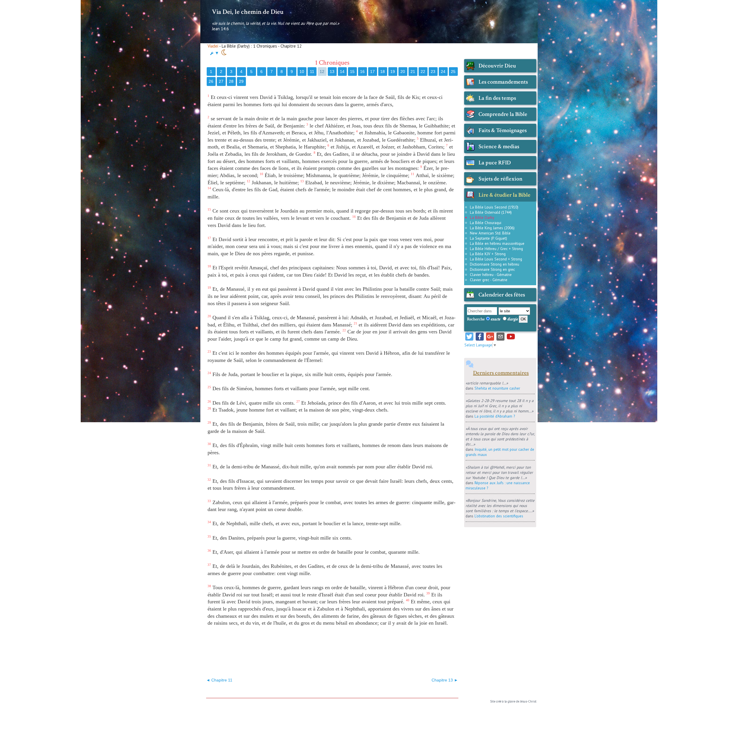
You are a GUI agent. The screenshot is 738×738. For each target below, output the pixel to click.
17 (372, 71)
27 (221, 81)
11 (312, 71)
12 (322, 71)
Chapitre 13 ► (445, 680)
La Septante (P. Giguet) (488, 238)
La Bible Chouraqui (485, 222)
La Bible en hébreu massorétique (497, 243)
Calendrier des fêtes (502, 294)
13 (332, 71)
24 (443, 71)
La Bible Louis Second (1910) (494, 207)
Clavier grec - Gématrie (488, 279)
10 (302, 71)
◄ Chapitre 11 (219, 680)
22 (423, 71)
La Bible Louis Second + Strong (496, 259)
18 (382, 71)
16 (362, 71)
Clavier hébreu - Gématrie (491, 274)
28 (231, 81)
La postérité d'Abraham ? (495, 416)
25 (453, 71)
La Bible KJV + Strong (488, 253)
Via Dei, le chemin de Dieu (247, 11)
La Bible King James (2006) (492, 227)
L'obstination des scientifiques (499, 516)
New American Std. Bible (490, 233)
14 (342, 71)
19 (392, 71)
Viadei (213, 46)
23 (433, 71)
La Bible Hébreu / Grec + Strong (496, 248)
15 (352, 71)
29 (241, 81)
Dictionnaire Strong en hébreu (494, 264)
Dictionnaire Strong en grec (492, 269)
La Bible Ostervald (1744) (491, 212)
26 (211, 81)
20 (402, 71)
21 (413, 71)
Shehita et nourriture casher (497, 388)
